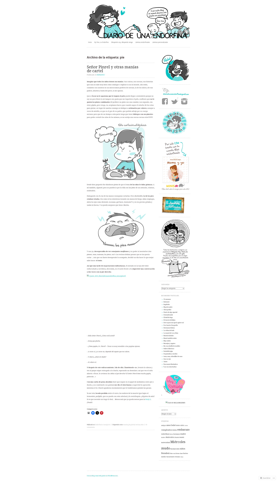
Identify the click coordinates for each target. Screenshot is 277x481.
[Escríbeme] (175, 95)
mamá (182, 437)
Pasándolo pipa (168, 351)
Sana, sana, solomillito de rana (172, 356)
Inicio (90, 42)
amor (168, 425)
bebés (178, 425)
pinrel (133, 424)
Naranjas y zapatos (169, 343)
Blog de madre (167, 307)
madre (183, 434)
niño (178, 449)
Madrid (177, 437)
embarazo (183, 429)
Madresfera (170, 437)
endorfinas (165, 434)
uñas (142, 424)
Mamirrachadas (168, 335)
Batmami (166, 302)
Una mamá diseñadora (170, 364)
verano (177, 457)
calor (182, 425)
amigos (163, 425)
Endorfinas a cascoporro (102, 424)
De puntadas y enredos (170, 354)
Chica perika (167, 309)
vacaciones (170, 457)
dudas (174, 430)
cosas (186, 425)
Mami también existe (170, 338)
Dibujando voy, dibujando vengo (122, 42)
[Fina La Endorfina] (175, 81)
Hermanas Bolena (169, 328)
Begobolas (166, 304)
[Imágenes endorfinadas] (184, 101)
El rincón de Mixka (169, 320)
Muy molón (167, 341)
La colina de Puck (168, 330)
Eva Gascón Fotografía (170, 325)
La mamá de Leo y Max (170, 333)
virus (181, 457)
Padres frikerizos (168, 348)
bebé (173, 425)
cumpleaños (166, 430)
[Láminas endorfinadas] (173, 213)
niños (182, 449)
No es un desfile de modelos (171, 346)
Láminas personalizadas (160, 42)
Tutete (165, 361)
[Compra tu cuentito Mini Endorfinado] (175, 190)
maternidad (165, 442)
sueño (163, 457)
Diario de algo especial (170, 312)
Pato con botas (174, 453)
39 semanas (167, 299)
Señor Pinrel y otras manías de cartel (112, 69)
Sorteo (185, 453)
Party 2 (148, 399)
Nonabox (165, 453)
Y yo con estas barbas (169, 367)
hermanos (176, 434)
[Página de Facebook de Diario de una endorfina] (166, 101)
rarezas (137, 424)
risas (181, 453)
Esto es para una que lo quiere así (173, 322)
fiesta (171, 434)
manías (125, 424)
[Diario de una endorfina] (138, 22)
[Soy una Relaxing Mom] (175, 134)
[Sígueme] (175, 101)
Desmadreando (168, 315)
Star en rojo (167, 359)
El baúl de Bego (168, 317)
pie (129, 424)
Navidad (173, 449)
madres (163, 437)
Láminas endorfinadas (142, 42)
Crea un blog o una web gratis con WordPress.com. (102, 476)
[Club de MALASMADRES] (175, 403)
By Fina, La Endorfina (101, 42)
